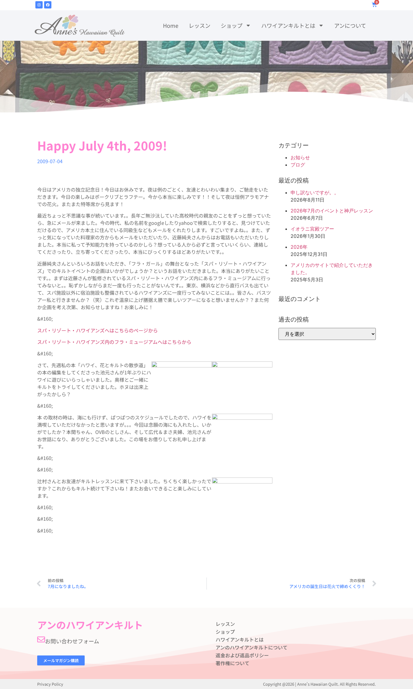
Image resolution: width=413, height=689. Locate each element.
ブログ (298, 165)
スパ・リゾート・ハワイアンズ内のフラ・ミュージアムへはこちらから (114, 341)
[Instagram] (39, 4)
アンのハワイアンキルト (90, 625)
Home (170, 25)
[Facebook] (47, 4)
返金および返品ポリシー (242, 655)
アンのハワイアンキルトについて (252, 647)
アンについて (350, 25)
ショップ (231, 25)
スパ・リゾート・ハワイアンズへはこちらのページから (97, 330)
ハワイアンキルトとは (288, 25)
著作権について (232, 663)
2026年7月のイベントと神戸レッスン (332, 211)
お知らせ (300, 157)
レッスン (199, 25)
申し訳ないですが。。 (315, 192)
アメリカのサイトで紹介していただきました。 (332, 268)
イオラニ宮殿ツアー (312, 229)
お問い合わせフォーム (72, 641)
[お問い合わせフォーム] (41, 639)
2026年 (299, 247)
